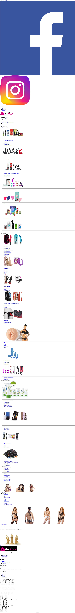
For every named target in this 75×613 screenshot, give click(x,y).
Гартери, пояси (6, 468)
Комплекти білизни (7, 497)
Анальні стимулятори (7, 290)
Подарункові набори (7, 465)
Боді (4, 496)
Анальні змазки (6, 142)
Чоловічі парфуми (6, 429)
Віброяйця (5, 253)
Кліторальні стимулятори (7, 252)
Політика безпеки (4, 562)
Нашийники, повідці (7, 480)
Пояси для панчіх (6, 501)
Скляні (5, 273)
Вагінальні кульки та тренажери (10, 189)
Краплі (5, 445)
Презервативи (6, 217)
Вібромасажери (6, 255)
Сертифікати (4, 563)
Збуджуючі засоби (7, 443)
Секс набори (6, 379)
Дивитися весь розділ (5, 127)
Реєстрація (5, 118)
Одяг (4, 470)
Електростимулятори (7, 477)
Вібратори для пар (6, 254)
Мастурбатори (6, 342)
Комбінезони (6, 494)
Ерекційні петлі (6, 364)
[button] (38, 117)
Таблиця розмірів (4, 557)
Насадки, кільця (7, 360)
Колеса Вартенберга (7, 474)
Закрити (37, 612)
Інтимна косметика (6, 144)
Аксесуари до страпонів (7, 322)
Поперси (5, 447)
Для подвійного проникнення (8, 250)
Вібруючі (5, 272)
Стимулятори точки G (7, 251)
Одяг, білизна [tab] (4, 574)
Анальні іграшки (7, 286)
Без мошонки (6, 270)
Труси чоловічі (6, 495)
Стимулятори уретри (7, 475)
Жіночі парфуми (6, 428)
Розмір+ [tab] (3, 575)
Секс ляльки (5, 378)
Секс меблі (3, 492)
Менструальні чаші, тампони (9, 203)
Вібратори (6, 246)
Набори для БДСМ (6, 471)
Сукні (5, 499)
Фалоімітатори (6, 268)
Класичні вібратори (7, 248)
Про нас (3, 561)
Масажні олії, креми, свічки (8, 145)
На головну (2, 545)
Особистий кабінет (5, 555)
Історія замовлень (4, 556)
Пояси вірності (6, 476)
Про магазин (4, 109)
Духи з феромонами (7, 426)
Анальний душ (6, 288)
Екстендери (5, 307)
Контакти (3, 110)
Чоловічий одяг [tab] (4, 577)
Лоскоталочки (6, 481)
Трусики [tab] (3, 576)
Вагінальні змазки (6, 403)
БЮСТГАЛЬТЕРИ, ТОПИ (8, 504)
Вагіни (5, 345)
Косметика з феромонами (7, 405)
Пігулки (5, 446)
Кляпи (5, 473)
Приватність (4, 108)
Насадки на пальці (6, 362)
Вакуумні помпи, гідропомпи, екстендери (11, 173)
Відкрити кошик (4, 122)
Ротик (5, 347)
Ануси (5, 344)
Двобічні (5, 271)
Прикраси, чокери (6, 469)
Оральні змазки (6, 143)
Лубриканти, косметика (8, 140)
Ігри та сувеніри (4, 524)
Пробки (5, 289)
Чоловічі (5, 323)
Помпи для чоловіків (7, 305)
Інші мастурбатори (6, 346)
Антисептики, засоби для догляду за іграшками (13, 231)
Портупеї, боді (6, 467)
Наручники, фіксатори (7, 479)
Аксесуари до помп (7, 176)
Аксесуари (5, 503)
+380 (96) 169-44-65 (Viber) (4, 0)
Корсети (5, 500)
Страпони (6, 320)
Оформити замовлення (10, 122)
